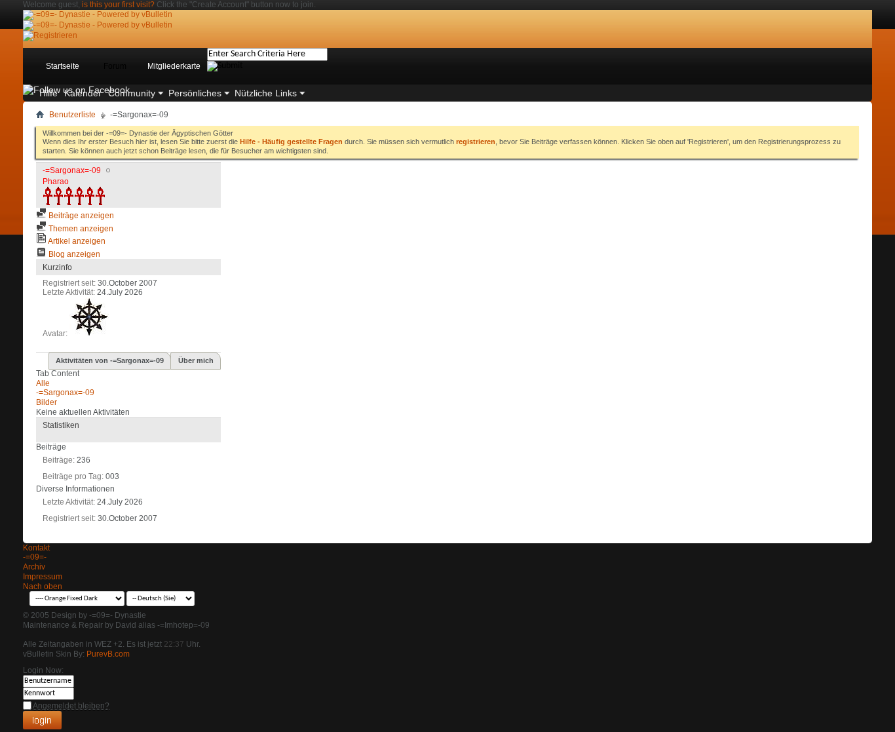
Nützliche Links (266, 93)
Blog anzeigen (73, 254)
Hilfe (48, 93)
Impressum (42, 576)
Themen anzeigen (80, 228)
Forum (115, 66)
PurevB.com (108, 654)
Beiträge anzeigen (80, 215)
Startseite (62, 66)
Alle (43, 383)
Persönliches (194, 93)
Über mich (196, 360)
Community (131, 93)
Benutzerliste (72, 114)
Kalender (83, 93)
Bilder (46, 402)
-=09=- (35, 557)
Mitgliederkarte (173, 66)
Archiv (34, 566)
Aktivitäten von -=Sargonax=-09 (110, 360)
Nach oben (42, 586)
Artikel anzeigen (76, 241)
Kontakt (36, 547)
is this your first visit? (118, 4)
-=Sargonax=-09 (65, 392)
